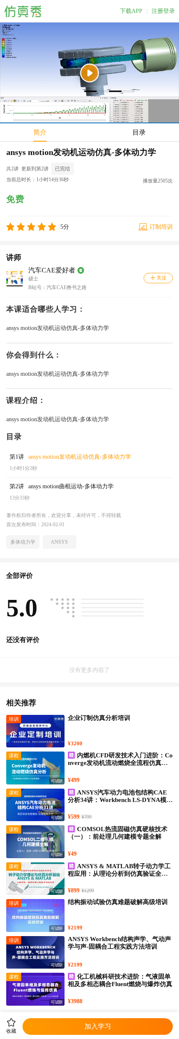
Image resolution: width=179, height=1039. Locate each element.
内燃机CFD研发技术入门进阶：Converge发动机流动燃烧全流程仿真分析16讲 (120, 763)
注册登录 (163, 11)
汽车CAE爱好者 (51, 270)
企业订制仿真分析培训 (99, 717)
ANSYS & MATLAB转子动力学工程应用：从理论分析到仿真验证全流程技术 (119, 873)
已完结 (62, 169)
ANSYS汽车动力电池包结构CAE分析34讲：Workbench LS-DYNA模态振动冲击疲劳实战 (120, 800)
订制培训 (161, 227)
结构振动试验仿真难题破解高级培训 (118, 902)
